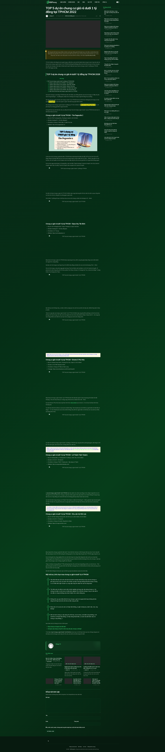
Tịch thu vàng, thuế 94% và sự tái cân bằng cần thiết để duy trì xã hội (111, 92)
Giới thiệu (80, 746)
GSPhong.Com (72, 749)
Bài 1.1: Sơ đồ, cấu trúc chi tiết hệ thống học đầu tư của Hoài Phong (111, 72)
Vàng (83, 2)
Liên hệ (84, 746)
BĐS (78, 2)
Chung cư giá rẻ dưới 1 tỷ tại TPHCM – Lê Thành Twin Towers (62, 88)
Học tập (90, 2)
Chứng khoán (71, 2)
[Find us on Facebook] (46, 741)
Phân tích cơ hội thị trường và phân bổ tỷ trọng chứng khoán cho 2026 (111, 20)
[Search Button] (114, 2)
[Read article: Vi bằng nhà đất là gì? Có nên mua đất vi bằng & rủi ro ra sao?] (91, 661)
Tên (47, 715)
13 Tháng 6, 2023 (96, 684)
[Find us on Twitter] (48, 741)
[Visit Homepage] (51, 2)
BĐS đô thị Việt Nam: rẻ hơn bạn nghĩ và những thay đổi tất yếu (111, 12)
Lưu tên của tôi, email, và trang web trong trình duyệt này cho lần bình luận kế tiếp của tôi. (66, 727)
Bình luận (48, 697)
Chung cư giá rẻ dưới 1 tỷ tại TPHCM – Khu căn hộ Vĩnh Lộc (62, 89)
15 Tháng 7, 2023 (58, 684)
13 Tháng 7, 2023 (77, 684)
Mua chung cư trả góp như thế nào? (57, 626)
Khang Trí (52, 15)
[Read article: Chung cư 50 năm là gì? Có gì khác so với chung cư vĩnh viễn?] (49, 681)
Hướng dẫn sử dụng (91, 746)
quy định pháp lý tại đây (90, 55)
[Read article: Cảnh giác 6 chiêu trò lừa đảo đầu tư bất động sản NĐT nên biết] (87, 681)
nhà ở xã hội (73, 402)
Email (47, 721)
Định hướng (63, 2)
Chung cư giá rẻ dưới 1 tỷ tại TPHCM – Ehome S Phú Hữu (61, 86)
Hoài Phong (49, 661)
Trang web (76, 721)
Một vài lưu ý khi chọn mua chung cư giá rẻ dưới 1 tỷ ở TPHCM (62, 91)
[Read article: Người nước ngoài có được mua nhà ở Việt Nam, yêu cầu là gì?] (73, 661)
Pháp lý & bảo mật (73, 746)
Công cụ (104, 2)
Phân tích (97, 2)
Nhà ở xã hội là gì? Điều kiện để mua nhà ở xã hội (83, 449)
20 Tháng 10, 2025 (56, 661)
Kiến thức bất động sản (70, 15)
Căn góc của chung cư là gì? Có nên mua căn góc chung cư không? (64, 628)
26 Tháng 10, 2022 (60, 15)
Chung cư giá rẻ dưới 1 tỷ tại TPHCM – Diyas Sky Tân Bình (61, 84)
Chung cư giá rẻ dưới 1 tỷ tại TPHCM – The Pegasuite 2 (61, 82)
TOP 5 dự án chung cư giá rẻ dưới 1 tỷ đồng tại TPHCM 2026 (60, 81)
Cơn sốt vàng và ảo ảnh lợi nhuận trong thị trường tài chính (110, 131)
